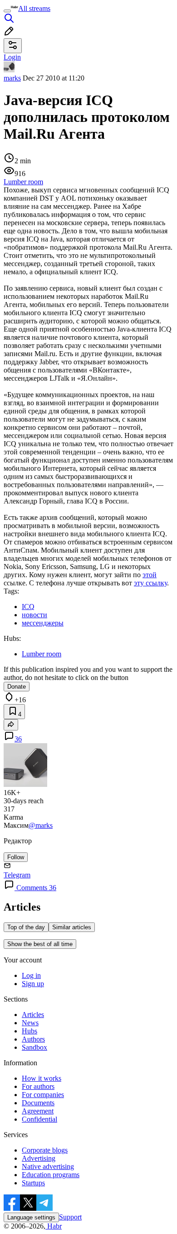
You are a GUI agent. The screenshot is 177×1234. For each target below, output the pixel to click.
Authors (33, 1039)
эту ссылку (150, 583)
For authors (38, 1086)
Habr (53, 1226)
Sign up (33, 983)
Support (70, 1217)
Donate (16, 686)
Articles (33, 1014)
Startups (33, 1183)
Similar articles (71, 927)
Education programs (50, 1175)
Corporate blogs (45, 1150)
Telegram (17, 875)
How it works (41, 1078)
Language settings (31, 1217)
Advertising (38, 1158)
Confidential (39, 1119)
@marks (41, 825)
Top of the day (26, 927)
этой (150, 575)
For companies (43, 1094)
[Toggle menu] (7, 11)
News (30, 1023)
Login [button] (12, 57)
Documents (38, 1103)
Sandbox (34, 1047)
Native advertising (48, 1166)
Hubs (29, 1031)
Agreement (38, 1111)
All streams (34, 8)
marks (12, 78)
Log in (31, 975)
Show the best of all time (40, 944)
